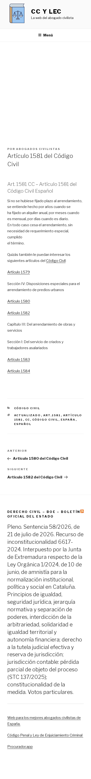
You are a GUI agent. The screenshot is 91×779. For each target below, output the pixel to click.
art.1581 (52, 415)
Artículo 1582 (18, 313)
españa (68, 419)
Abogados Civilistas (38, 149)
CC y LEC (46, 11)
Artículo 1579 (18, 272)
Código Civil (56, 261)
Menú (48, 35)
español (23, 424)
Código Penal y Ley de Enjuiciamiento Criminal (45, 735)
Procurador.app (20, 746)
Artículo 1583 (18, 359)
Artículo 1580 (18, 301)
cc (27, 419)
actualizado (27, 415)
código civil (45, 419)
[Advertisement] (45, 89)
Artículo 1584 (18, 371)
